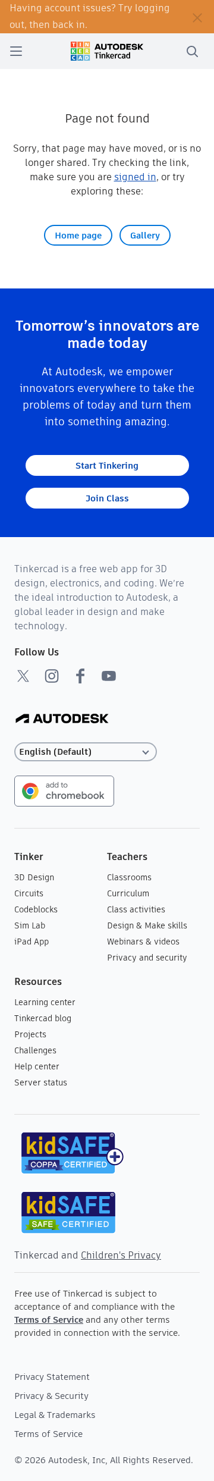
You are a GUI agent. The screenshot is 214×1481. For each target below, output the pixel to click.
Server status (40, 1082)
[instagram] (52, 676)
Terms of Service (48, 1319)
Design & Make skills (147, 925)
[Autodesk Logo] (62, 719)
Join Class (107, 498)
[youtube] (109, 676)
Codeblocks (36, 909)
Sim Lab (29, 925)
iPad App (31, 941)
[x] (23, 676)
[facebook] (80, 676)
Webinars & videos (143, 941)
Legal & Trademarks (55, 1414)
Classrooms (129, 877)
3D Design (34, 877)
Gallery (145, 235)
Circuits (28, 893)
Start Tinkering (107, 465)
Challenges (35, 1050)
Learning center (44, 1002)
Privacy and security (147, 958)
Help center (36, 1066)
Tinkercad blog (42, 1018)
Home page (78, 235)
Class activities (136, 909)
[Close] (197, 16)
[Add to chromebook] (64, 790)
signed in (135, 177)
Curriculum (128, 893)
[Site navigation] (16, 51)
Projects (30, 1034)
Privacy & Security (51, 1395)
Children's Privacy (121, 1255)
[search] (192, 51)
